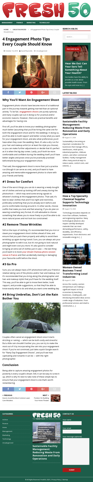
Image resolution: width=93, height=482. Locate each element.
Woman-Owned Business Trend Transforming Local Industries (75, 272)
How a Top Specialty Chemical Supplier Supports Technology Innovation (76, 200)
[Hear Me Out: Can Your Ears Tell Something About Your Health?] (76, 53)
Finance (19, 23)
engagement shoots (29, 111)
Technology (44, 23)
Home (4, 427)
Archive (5, 420)
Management (7, 23)
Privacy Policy (56, 480)
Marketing (31, 23)
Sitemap (65, 480)
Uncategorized (41, 51)
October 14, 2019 (12, 51)
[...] (83, 85)
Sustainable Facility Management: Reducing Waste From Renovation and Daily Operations (76, 128)
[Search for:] (76, 37)
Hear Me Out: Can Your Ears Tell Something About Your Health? (76, 68)
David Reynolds (26, 51)
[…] (69, 166)
